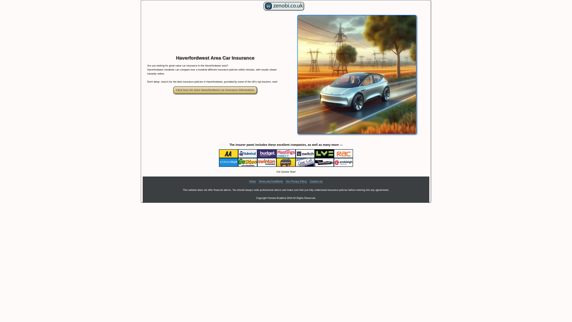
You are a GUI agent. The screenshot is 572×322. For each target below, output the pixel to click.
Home (252, 181)
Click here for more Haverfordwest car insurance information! (215, 90)
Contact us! (316, 181)
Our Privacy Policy (296, 181)
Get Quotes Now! (286, 171)
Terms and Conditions (271, 181)
